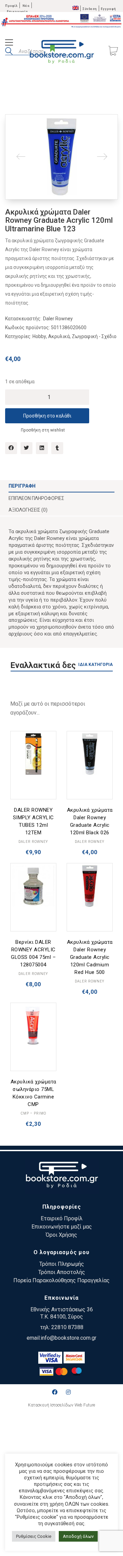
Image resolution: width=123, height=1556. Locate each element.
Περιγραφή (22, 486)
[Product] (33, 754)
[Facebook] (11, 448)
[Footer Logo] (62, 1176)
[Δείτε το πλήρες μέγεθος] (15, 125)
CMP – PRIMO (33, 1113)
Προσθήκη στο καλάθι (47, 416)
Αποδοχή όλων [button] (78, 1536)
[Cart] (113, 51)
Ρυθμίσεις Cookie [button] (33, 1536)
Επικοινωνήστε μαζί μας (61, 1226)
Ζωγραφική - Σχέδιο (94, 336)
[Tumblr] (57, 448)
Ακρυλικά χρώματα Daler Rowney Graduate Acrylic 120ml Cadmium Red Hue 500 (90, 957)
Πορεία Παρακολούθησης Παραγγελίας (61, 1280)
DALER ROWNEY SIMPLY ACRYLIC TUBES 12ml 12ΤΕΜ (33, 821)
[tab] (61, 486)
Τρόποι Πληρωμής (61, 1264)
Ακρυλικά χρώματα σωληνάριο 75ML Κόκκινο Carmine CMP (33, 1093)
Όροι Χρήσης (61, 1235)
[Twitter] (26, 448)
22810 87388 (67, 1327)
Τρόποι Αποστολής (61, 1272)
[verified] (50, 1358)
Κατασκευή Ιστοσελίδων (50, 1405)
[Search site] (9, 52)
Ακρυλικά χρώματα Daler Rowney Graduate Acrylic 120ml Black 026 (90, 821)
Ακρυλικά (59, 336)
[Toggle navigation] (9, 43)
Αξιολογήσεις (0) (28, 510)
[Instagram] (68, 1392)
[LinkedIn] (42, 448)
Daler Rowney (58, 318)
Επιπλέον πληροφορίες (36, 498)
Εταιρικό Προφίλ (62, 1218)
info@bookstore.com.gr (68, 1338)
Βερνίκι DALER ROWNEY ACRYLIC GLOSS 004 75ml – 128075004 (33, 953)
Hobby (39, 336)
